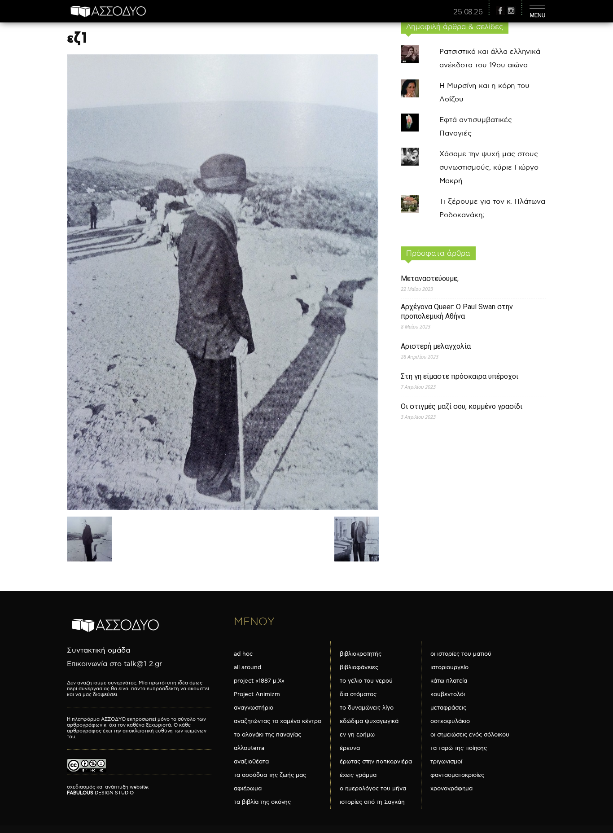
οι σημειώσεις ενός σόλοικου (469, 734)
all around (247, 667)
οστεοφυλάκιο (450, 721)
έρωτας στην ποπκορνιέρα (376, 761)
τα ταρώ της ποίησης (458, 748)
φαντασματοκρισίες (457, 775)
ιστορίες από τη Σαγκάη (372, 802)
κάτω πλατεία (448, 680)
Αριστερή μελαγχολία (436, 346)
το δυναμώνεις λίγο (367, 707)
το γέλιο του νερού (366, 680)
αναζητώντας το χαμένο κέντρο (277, 721)
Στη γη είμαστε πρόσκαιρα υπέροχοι (459, 376)
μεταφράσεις (448, 707)
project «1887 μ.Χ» (259, 680)
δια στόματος (358, 694)
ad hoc (243, 654)
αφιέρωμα (248, 788)
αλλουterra (249, 748)
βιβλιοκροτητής (360, 654)
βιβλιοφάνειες (359, 667)
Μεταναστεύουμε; (430, 278)
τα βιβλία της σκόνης (262, 802)
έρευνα (350, 748)
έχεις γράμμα (358, 775)
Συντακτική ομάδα (98, 650)
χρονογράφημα (451, 788)
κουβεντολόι (447, 694)
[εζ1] (222, 508)
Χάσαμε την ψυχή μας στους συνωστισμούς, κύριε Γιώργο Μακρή (489, 167)
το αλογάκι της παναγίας (267, 734)
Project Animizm (257, 694)
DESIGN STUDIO (100, 793)
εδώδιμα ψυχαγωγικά (369, 721)
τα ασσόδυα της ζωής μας (270, 775)
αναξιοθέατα (251, 761)
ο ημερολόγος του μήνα (373, 788)
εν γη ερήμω (357, 734)
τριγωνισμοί (446, 761)
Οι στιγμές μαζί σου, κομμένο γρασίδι (461, 406)
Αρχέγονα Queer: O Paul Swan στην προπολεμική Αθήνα (457, 311)
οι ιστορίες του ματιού (460, 654)
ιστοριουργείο (449, 667)
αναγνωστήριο (253, 707)
